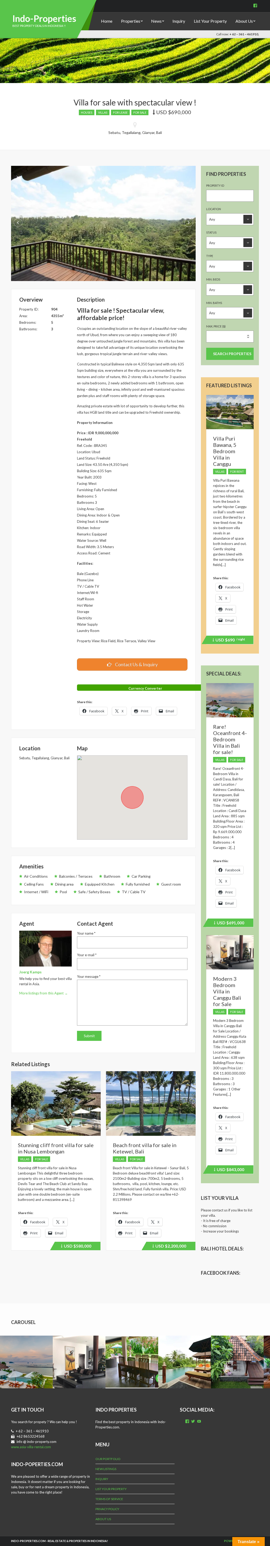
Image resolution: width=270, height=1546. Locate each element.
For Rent (237, 471)
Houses (86, 112)
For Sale (139, 112)
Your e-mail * (87, 955)
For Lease (120, 112)
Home (106, 20)
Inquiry (178, 20)
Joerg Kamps (30, 972)
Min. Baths (214, 303)
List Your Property (210, 20)
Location (213, 209)
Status (211, 232)
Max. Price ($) (216, 326)
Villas (102, 112)
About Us (244, 20)
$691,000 (229, 923)
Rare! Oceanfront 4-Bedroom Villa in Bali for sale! (230, 739)
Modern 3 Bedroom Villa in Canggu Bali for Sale (227, 991)
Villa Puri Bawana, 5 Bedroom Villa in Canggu (225, 451)
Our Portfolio (107, 1459)
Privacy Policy (107, 1509)
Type (209, 256)
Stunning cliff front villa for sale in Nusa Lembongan (56, 1148)
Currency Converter (145, 688)
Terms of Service (109, 1499)
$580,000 (76, 1246)
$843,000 (229, 1170)
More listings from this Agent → (43, 993)
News (156, 20)
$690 (229, 640)
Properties (130, 20)
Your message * (88, 976)
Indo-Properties (44, 18)
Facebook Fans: (220, 1273)
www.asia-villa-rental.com (31, 1447)
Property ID (215, 185)
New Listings (105, 1469)
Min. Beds (213, 279)
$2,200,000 (170, 1246)
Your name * (86, 933)
